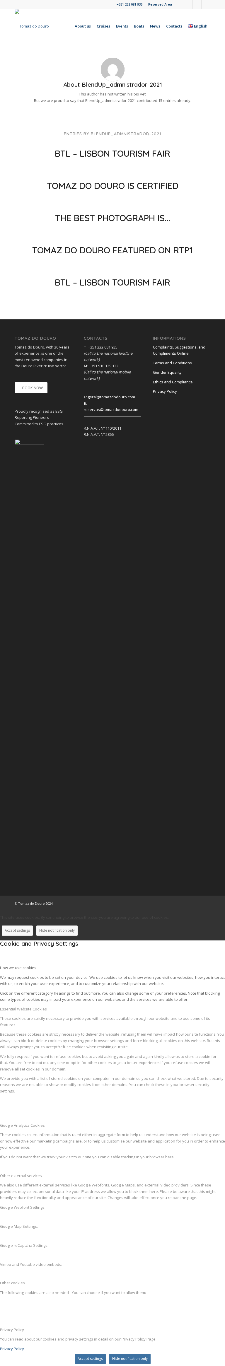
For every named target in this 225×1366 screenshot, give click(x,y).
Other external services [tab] (21, 1175)
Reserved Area (160, 4)
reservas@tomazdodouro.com (111, 409)
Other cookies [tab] (12, 1282)
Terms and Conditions (172, 363)
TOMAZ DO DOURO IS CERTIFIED (112, 185)
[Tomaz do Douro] (32, 26)
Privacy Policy (165, 391)
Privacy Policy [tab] (12, 1329)
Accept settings (17, 930)
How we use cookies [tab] (18, 967)
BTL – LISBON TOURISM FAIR (112, 153)
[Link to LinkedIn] (188, 4)
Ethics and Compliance (173, 382)
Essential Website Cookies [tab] (23, 1009)
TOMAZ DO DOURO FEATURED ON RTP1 (112, 250)
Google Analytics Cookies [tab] (22, 1125)
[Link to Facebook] (179, 4)
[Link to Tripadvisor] (206, 4)
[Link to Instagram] (197, 4)
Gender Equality (167, 372)
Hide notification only (57, 930)
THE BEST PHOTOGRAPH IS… (112, 217)
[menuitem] (158, 4)
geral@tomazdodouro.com (111, 396)
